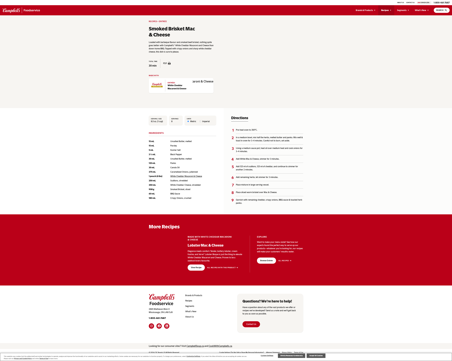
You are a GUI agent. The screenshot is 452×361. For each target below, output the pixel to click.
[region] (226, 357)
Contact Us (251, 324)
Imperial (206, 121)
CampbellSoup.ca (195, 346)
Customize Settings (193, 356)
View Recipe (196, 267)
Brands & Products (364, 10)
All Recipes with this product (221, 268)
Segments (402, 10)
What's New (420, 10)
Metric (193, 121)
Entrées (171, 83)
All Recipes (283, 261)
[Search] (442, 10)
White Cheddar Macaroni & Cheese (177, 87)
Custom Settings (267, 356)
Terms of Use (43, 358)
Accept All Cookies (316, 356)
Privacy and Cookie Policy (23, 358)
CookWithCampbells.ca (220, 346)
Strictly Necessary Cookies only (291, 356)
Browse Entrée (266, 260)
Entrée (163, 21)
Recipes (385, 10)
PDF (165, 63)
